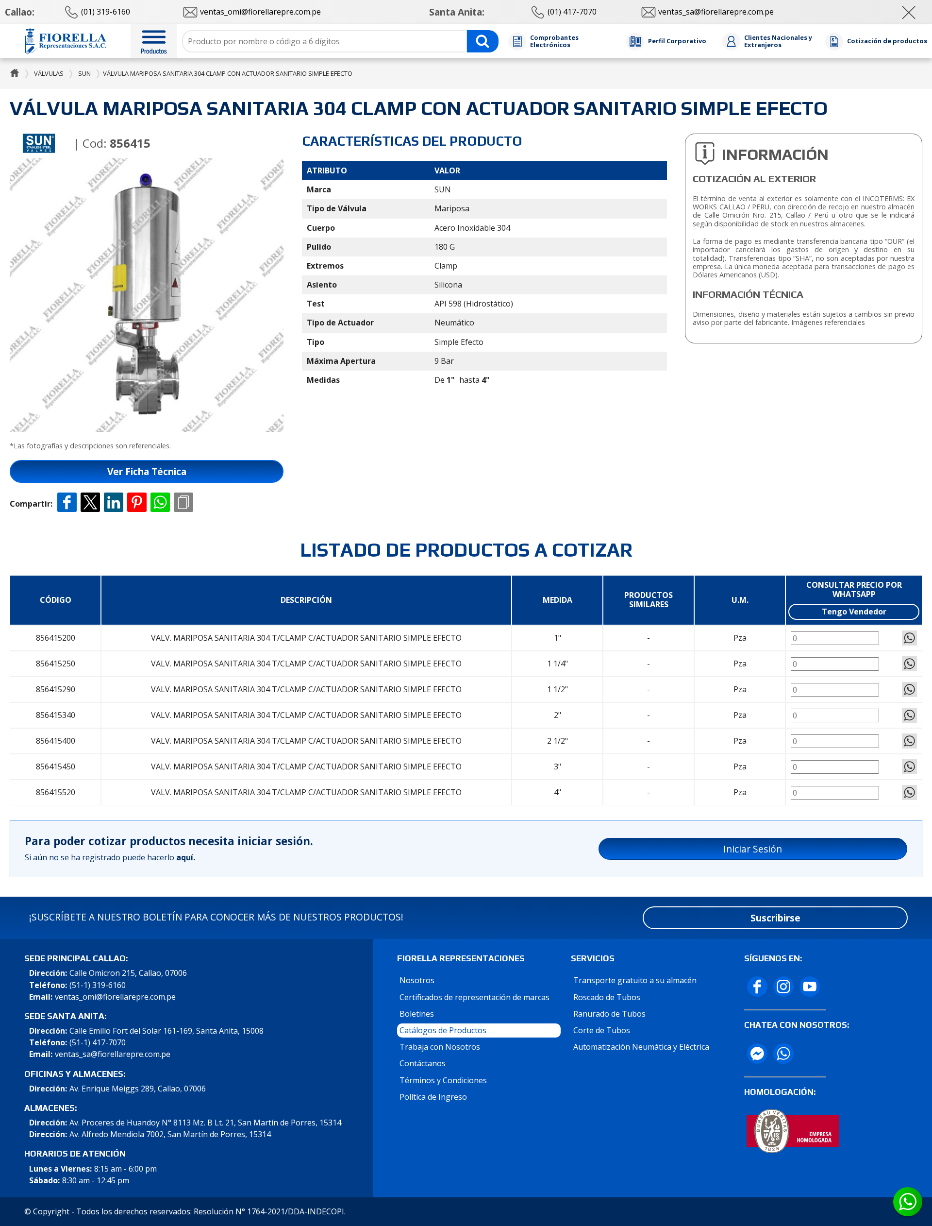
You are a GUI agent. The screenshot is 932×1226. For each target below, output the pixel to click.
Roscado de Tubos (606, 997)
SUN (84, 73)
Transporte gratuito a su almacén (635, 980)
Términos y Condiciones (443, 1080)
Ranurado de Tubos (609, 1013)
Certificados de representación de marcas (474, 997)
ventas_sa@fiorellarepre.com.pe (112, 1054)
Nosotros (416, 980)
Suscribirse (775, 917)
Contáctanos (422, 1063)
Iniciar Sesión (752, 848)
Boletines (416, 1013)
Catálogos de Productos (442, 1030)
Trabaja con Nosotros (439, 1046)
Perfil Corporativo (677, 41)
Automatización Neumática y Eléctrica (641, 1046)
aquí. (185, 857)
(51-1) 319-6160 (97, 985)
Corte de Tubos (601, 1030)
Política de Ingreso (433, 1096)
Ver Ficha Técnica (146, 471)
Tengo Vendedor (854, 611)
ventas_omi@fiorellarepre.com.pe (115, 997)
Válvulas (49, 73)
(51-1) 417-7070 (97, 1042)
